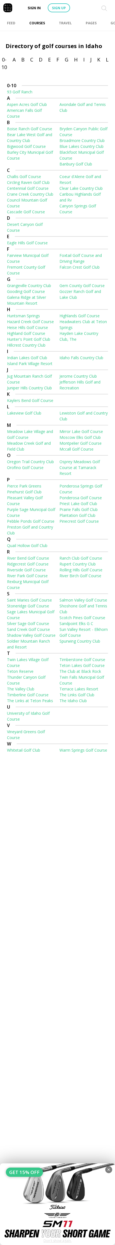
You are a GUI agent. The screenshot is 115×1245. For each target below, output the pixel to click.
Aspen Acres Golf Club (27, 104)
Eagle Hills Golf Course (27, 242)
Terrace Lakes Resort (78, 689)
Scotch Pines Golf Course (82, 617)
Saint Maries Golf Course (29, 600)
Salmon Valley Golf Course (83, 600)
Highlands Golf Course (79, 315)
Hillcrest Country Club (26, 345)
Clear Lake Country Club (81, 188)
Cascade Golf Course (26, 211)
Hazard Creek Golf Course (30, 321)
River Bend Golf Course (28, 558)
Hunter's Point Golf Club (28, 339)
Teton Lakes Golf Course (82, 665)
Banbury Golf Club (75, 164)
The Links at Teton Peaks (30, 700)
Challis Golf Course (24, 176)
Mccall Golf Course (76, 449)
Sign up (59, 8)
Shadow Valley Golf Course (31, 635)
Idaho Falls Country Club (81, 357)
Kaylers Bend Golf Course (30, 400)
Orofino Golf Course (25, 467)
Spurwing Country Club (79, 641)
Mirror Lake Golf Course (81, 431)
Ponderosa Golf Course (80, 497)
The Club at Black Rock (80, 671)
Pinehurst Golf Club (24, 491)
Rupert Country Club (77, 564)
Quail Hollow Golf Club (27, 545)
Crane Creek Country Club (30, 194)
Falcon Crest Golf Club (79, 267)
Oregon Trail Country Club (30, 461)
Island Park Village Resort (29, 363)
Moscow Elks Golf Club (80, 437)
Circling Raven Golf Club (28, 182)
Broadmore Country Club (82, 140)
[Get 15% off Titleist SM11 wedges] (57, 1204)
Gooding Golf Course (26, 291)
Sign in (34, 8)
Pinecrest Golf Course (79, 521)
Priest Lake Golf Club (78, 503)
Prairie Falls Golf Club (78, 509)
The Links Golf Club (76, 694)
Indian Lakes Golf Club (27, 357)
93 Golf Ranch (19, 91)
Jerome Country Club (78, 376)
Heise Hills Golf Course (27, 327)
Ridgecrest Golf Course (28, 564)
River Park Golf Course (27, 575)
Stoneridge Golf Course (28, 606)
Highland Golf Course (26, 333)
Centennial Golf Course (28, 188)
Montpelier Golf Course (80, 443)
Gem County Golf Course (82, 285)
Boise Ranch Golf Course (29, 128)
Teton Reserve (20, 671)
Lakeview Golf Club (24, 413)
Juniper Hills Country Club (29, 387)
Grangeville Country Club (29, 285)
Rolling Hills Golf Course (80, 569)
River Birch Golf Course (80, 575)
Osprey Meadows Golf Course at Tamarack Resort (79, 467)
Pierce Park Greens (24, 486)
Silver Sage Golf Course (28, 623)
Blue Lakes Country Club (81, 146)
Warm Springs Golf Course (83, 750)
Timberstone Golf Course (82, 659)
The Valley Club (20, 689)
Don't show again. (58, 1240)
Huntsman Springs (23, 315)
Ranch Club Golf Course (80, 558)
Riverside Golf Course (26, 569)
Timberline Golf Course (28, 694)
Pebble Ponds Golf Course (30, 521)
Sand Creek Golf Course (28, 629)
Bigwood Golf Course (26, 146)
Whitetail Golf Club (23, 750)
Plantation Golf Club (77, 515)
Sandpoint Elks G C (76, 623)
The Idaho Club (73, 700)
